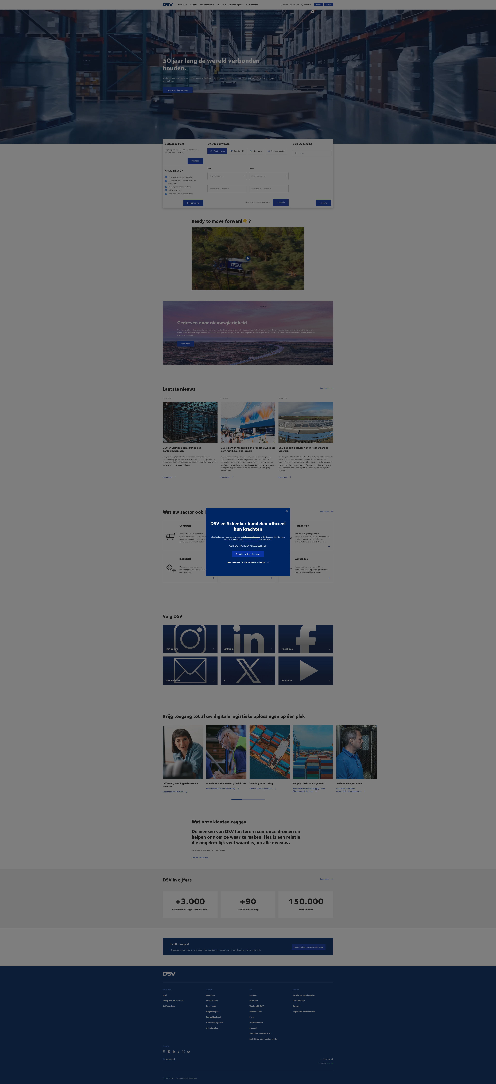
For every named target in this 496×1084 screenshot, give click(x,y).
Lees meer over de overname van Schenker (246, 562)
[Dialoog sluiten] (287, 511)
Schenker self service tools (248, 554)
